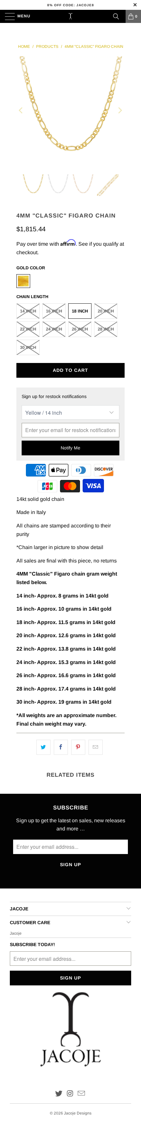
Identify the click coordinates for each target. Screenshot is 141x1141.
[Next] (119, 110)
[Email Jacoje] (82, 1094)
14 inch (28, 311)
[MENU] (6, 16)
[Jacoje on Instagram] (70, 1094)
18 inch (80, 311)
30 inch (28, 347)
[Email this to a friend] (96, 747)
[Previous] (21, 110)
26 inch (80, 329)
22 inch (28, 329)
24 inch (54, 329)
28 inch (106, 329)
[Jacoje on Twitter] (59, 1094)
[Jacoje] (70, 16)
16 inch (54, 311)
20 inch (106, 311)
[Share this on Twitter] (43, 747)
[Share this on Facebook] (61, 747)
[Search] (116, 16)
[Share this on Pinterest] (78, 747)
